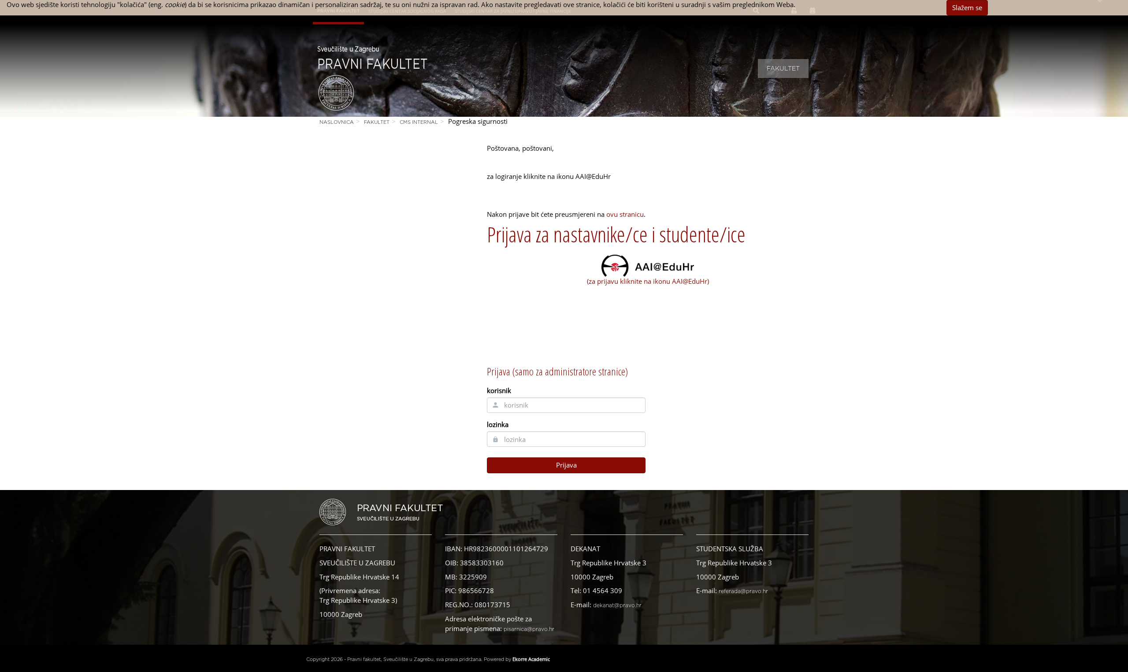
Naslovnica (336, 122)
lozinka (497, 424)
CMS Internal (419, 122)
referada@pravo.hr (743, 591)
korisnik (499, 390)
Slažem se (967, 7)
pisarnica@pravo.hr (529, 629)
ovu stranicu (625, 214)
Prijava (566, 464)
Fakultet (783, 69)
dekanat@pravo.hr (617, 605)
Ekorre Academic (531, 659)
